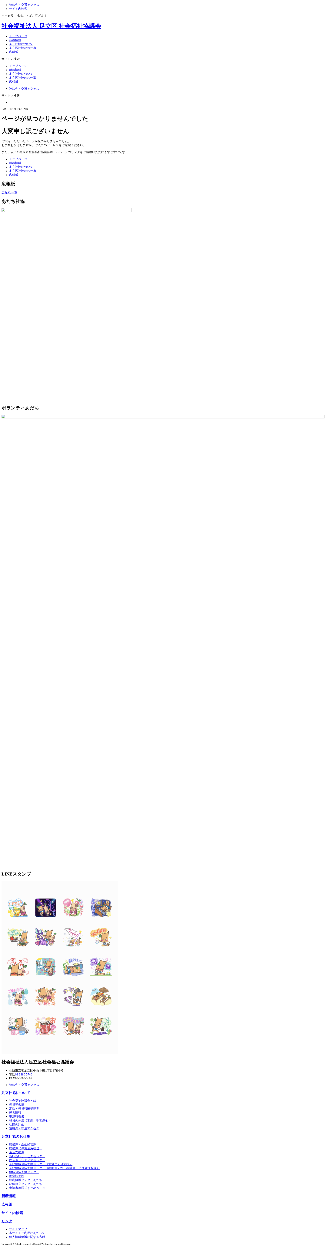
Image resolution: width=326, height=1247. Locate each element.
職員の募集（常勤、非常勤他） (30, 1120)
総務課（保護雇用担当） (25, 1148)
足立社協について (21, 44)
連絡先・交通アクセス (24, 4)
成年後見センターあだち (25, 1184)
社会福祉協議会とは (22, 1100)
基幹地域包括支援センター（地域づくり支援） (40, 1164)
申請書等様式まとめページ (27, 1188)
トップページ (18, 36)
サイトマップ (18, 1229)
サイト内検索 (18, 8)
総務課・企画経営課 (22, 1144)
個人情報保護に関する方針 (27, 1237)
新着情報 (15, 40)
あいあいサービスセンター (27, 1156)
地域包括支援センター (24, 1172)
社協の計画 (16, 1124)
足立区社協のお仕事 (22, 48)
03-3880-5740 (23, 1074)
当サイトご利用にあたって (27, 1233)
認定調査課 (16, 1176)
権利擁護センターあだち (25, 1180)
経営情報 (15, 1112)
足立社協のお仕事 (16, 1136)
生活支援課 (16, 1152)
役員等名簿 (16, 1104)
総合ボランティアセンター (27, 1160)
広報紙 (13, 52)
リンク (7, 1221)
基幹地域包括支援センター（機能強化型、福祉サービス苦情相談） (54, 1168)
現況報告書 (16, 1116)
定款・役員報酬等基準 (24, 1108)
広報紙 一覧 (9, 192)
